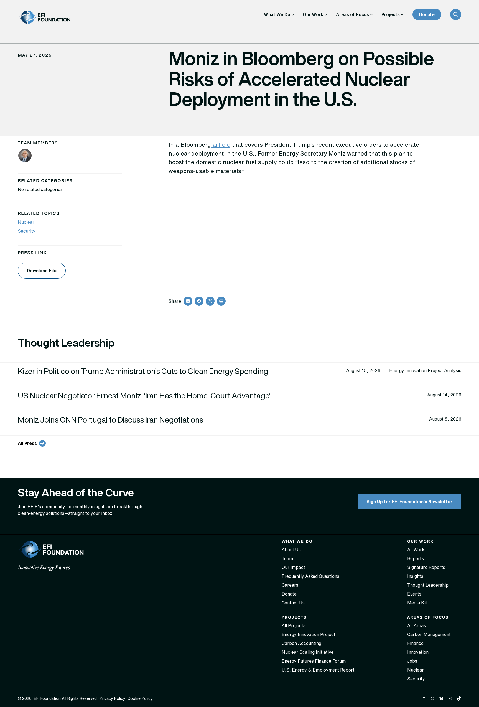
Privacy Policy (112, 698)
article (221, 144)
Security (26, 231)
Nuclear (26, 222)
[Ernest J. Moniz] (25, 156)
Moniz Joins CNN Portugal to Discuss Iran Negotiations (111, 420)
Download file (42, 270)
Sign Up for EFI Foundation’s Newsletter (409, 501)
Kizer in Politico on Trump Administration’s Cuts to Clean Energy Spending (144, 371)
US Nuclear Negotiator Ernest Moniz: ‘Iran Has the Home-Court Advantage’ (144, 395)
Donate (427, 14)
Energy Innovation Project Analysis (425, 370)
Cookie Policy (140, 698)
